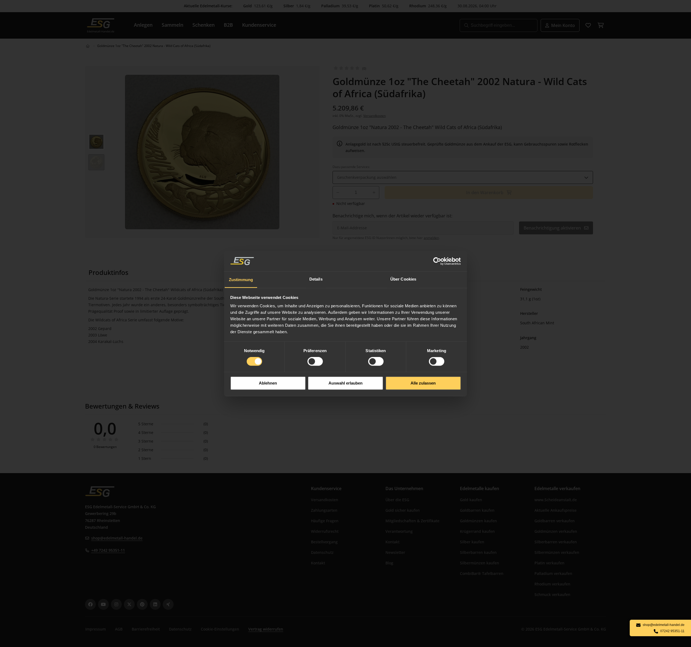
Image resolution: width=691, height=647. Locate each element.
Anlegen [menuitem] (143, 25)
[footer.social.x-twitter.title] (129, 604)
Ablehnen (268, 383)
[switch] (315, 361)
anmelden (431, 237)
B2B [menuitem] (228, 25)
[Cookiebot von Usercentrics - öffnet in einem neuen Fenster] (437, 261)
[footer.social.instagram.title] (116, 604)
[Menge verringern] (337, 192)
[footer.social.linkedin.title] (155, 604)
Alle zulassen (423, 383)
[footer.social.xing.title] (168, 604)
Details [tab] (316, 279)
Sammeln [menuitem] (172, 25)
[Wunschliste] (588, 25)
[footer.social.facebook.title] (90, 604)
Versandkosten (374, 115)
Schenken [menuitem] (203, 25)
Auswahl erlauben (345, 383)
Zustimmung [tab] (241, 279)
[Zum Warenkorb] (600, 25)
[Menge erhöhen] (374, 192)
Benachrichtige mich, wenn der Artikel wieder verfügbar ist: (392, 216)
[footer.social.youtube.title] (103, 604)
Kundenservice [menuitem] (259, 25)
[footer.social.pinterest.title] (142, 604)
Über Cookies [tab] (403, 279)
